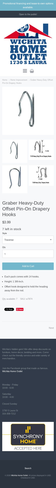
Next (51, 328)
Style (4, 233)
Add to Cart (28, 266)
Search (28, 468)
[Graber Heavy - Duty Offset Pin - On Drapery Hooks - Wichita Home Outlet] (28, 111)
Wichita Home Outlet (12, 371)
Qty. (4, 247)
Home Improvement (18, 80)
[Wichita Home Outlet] (28, 43)
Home (4, 80)
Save (21, 309)
